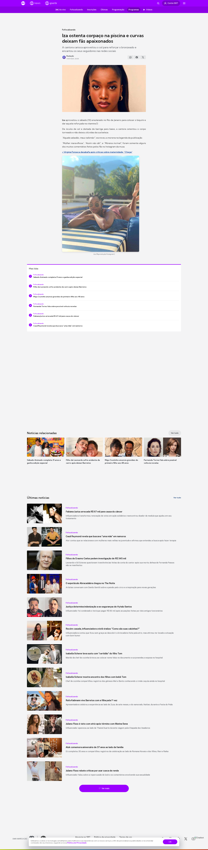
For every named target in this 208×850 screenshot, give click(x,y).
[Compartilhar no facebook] (137, 57)
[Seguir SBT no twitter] (186, 839)
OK (170, 842)
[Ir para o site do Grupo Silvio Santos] (25, 839)
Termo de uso (125, 837)
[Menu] (184, 3)
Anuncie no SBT (82, 837)
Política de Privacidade (77, 843)
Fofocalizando (68, 29)
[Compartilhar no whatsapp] (130, 57)
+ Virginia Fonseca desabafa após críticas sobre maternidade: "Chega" (97, 152)
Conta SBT (173, 3)
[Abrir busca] (158, 3)
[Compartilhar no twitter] (143, 57)
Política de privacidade (104, 837)
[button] (45, 454)
